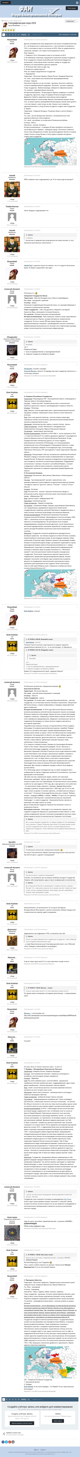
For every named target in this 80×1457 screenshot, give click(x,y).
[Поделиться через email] (13, 1442)
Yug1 (31, 265)
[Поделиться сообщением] (76, 40)
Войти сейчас (58, 1421)
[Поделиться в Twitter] (6, 1442)
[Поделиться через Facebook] (3, 1442)
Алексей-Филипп (30, 371)
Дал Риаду (67, 1199)
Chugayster (28, 369)
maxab (26, 265)
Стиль (43, 1450)
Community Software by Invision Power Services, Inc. (40, 1454)
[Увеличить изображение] (50, 151)
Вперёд (23, 34)
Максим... (27, 1013)
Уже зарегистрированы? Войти (53, 8)
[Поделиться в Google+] (9, 1442)
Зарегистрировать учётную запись (22, 1423)
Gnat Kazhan (28, 611)
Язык (36, 1450)
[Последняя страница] (28, 34)
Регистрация (72, 8)
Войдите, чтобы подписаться (12, 21)
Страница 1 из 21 (37, 34)
